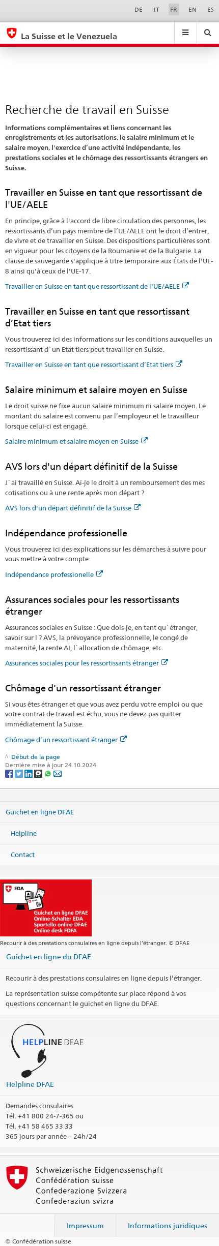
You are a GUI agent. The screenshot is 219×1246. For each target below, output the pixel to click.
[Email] (57, 773)
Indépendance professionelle (49, 574)
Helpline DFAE (30, 1084)
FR (173, 9)
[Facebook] (10, 773)
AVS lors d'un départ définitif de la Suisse (68, 508)
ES (210, 9)
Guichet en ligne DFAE (40, 812)
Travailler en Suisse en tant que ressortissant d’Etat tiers (89, 364)
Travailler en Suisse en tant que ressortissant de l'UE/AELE (92, 286)
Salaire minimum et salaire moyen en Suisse (72, 441)
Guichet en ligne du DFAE (48, 956)
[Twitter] (19, 773)
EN (192, 9)
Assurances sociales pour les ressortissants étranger (82, 663)
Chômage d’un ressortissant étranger (61, 740)
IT (156, 9)
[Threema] (39, 773)
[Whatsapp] (48, 773)
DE (138, 9)
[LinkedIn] (29, 773)
